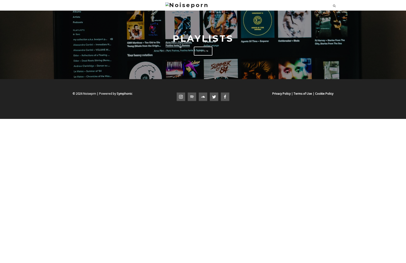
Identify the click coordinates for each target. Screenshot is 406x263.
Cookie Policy (324, 94)
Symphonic (124, 94)
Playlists (203, 38)
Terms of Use (303, 94)
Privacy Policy (281, 94)
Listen (203, 51)
